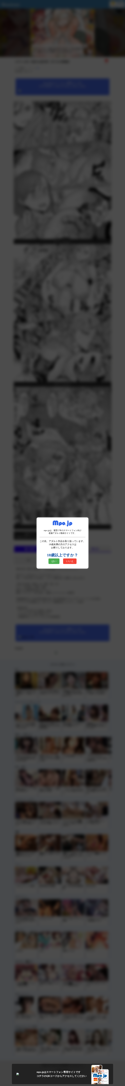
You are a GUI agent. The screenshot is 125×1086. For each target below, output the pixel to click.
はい (54, 561)
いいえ (69, 561)
